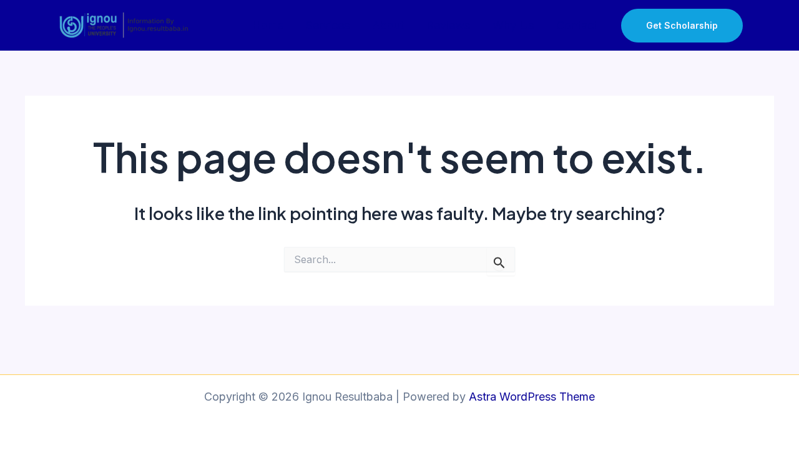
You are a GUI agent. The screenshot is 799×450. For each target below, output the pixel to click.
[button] (697, 25)
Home (267, 25)
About (388, 25)
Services (328, 25)
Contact (576, 25)
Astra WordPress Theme (532, 396)
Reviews (448, 25)
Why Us (513, 25)
